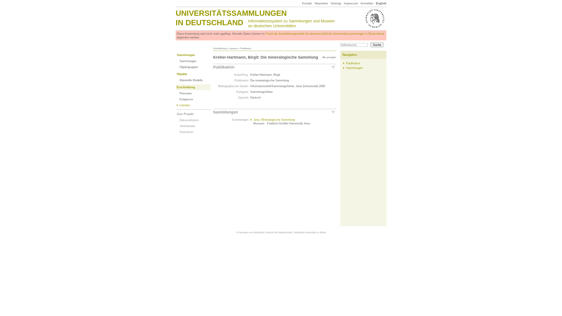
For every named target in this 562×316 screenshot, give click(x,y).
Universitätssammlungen (231, 13)
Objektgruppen (189, 67)
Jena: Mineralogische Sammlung (274, 119)
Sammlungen (186, 55)
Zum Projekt (185, 114)
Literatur (233, 48)
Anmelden (366, 3)
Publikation (223, 67)
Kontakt (307, 3)
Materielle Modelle (191, 80)
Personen (186, 93)
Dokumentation (189, 120)
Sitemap (336, 3)
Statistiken (186, 132)
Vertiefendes (187, 126)
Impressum (351, 3)
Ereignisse (186, 99)
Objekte (182, 74)
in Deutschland (209, 22)
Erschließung (220, 48)
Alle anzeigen (329, 57)
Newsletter (321, 3)
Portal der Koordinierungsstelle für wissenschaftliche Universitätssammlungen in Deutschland (325, 33)
